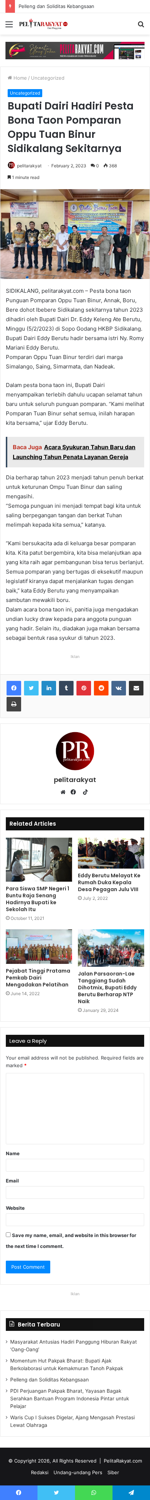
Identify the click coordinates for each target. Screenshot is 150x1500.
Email (12, 1181)
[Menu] (9, 27)
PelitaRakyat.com (123, 1461)
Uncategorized (47, 78)
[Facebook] (14, 688)
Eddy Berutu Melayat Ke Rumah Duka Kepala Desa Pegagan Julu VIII (109, 882)
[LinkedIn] (49, 688)
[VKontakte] (118, 688)
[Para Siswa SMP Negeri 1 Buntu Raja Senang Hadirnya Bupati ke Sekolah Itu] (39, 860)
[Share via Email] (136, 688)
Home (19, 78)
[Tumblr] (66, 688)
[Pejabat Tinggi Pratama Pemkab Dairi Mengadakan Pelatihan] (39, 946)
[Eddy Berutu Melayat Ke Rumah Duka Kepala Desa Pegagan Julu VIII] (111, 853)
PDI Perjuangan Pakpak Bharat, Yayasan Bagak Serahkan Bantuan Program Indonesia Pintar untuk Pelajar (69, 1398)
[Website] (64, 792)
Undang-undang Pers (78, 1472)
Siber (113, 1472)
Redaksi (39, 1472)
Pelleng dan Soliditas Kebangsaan (51, 6)
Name (13, 1153)
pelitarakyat (29, 165)
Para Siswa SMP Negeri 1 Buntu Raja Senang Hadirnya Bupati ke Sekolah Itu (37, 899)
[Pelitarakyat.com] (47, 23)
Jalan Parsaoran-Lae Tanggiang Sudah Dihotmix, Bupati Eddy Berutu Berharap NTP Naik (107, 987)
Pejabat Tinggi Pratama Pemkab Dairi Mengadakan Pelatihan (38, 977)
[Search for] (141, 27)
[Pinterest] (83, 688)
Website (15, 1208)
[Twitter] (31, 688)
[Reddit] (101, 688)
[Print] (14, 704)
